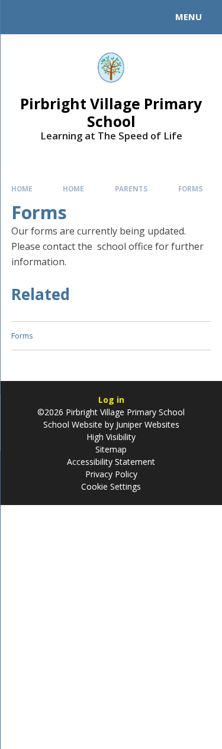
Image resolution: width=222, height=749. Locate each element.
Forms (190, 188)
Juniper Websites (146, 424)
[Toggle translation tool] (52, 17)
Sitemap (111, 449)
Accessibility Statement (111, 461)
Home (22, 188)
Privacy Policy (111, 474)
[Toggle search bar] (22, 17)
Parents (131, 188)
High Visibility (111, 436)
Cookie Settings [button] (111, 486)
